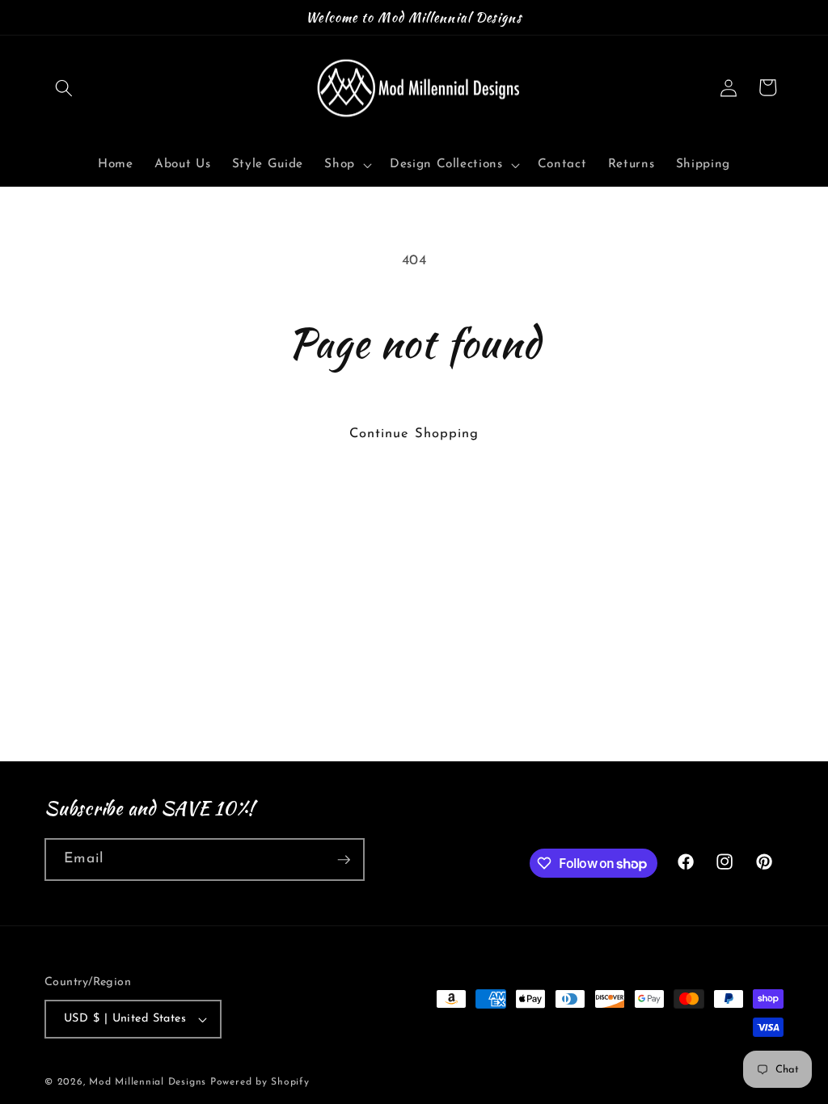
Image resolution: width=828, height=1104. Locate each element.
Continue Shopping (414, 434)
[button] (63, 87)
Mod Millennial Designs (147, 1082)
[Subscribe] (343, 860)
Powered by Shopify (260, 1082)
